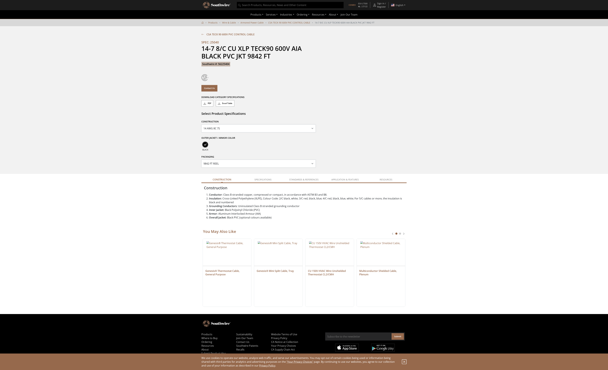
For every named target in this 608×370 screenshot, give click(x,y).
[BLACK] (205, 144)
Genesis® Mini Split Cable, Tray (275, 271)
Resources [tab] (386, 179)
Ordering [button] (302, 14)
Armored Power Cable (252, 22)
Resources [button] (318, 14)
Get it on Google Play (383, 348)
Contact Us (209, 88)
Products (213, 22)
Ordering (206, 342)
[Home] (202, 22)
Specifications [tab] (263, 179)
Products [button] (255, 14)
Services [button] (271, 14)
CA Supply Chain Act (283, 349)
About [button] (332, 14)
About (205, 349)
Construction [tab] (222, 179)
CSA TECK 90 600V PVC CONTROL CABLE (289, 22)
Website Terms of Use (284, 334)
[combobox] (290, 5)
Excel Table (227, 103)
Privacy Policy (267, 365)
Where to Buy (209, 338)
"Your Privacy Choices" (299, 362)
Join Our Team (349, 14)
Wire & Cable (229, 22)
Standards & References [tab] (304, 179)
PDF (209, 103)
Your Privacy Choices (283, 345)
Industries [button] (286, 14)
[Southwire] (216, 5)
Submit (397, 336)
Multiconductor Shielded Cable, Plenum (378, 272)
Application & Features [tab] (345, 179)
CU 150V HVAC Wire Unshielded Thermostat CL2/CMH (327, 272)
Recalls (240, 349)
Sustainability (244, 334)
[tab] (396, 234)
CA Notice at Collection (284, 342)
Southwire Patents (247, 345)
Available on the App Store (347, 348)
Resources (207, 345)
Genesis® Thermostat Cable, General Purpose (222, 272)
